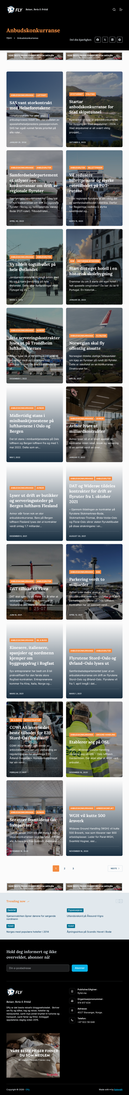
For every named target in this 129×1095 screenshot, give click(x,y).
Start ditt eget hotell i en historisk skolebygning (93, 271)
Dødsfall (12, 910)
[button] (98, 40)
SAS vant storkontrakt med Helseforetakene (31, 105)
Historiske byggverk (88, 261)
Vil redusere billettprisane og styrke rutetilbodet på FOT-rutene (91, 182)
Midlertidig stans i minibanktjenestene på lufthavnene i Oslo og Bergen (32, 423)
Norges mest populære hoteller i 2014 (27, 931)
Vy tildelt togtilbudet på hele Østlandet (33, 267)
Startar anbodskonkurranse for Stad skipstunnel (91, 107)
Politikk (90, 94)
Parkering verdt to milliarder (86, 582)
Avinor (40, 330)
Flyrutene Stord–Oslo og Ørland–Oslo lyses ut (92, 660)
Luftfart (41, 95)
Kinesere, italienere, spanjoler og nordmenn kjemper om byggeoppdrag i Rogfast (32, 655)
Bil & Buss (42, 640)
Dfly (28, 1089)
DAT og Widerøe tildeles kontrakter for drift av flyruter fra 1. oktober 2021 (92, 493)
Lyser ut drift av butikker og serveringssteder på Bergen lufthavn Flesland (34, 500)
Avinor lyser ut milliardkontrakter (87, 428)
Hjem (9, 38)
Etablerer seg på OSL (89, 742)
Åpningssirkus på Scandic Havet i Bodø (89, 931)
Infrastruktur (32, 720)
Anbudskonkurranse (22, 95)
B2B (72, 261)
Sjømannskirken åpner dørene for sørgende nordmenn (31, 917)
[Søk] (114, 9)
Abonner (80, 967)
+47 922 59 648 (86, 1022)
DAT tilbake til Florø (29, 588)
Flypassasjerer (75, 910)
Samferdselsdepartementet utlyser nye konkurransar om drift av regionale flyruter (34, 182)
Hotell (10, 926)
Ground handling (105, 735)
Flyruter (101, 336)
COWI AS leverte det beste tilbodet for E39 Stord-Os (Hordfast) (30, 732)
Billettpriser (95, 167)
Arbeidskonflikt (105, 808)
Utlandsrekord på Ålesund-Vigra (85, 915)
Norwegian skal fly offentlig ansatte (86, 345)
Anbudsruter (44, 167)
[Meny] (121, 9)
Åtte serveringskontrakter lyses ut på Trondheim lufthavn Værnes (35, 343)
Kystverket (76, 94)
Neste (114, 868)
